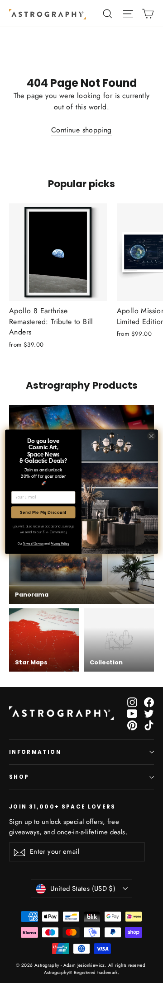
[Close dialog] (151, 435)
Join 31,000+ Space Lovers (62, 806)
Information (35, 752)
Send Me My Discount (43, 512)
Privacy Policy (60, 543)
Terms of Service (33, 543)
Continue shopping (81, 130)
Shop (19, 777)
